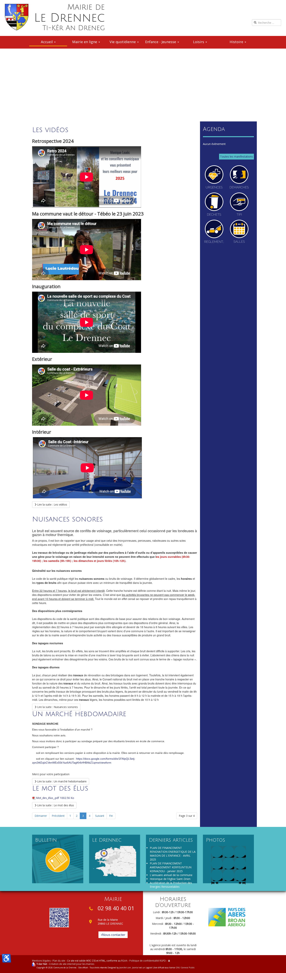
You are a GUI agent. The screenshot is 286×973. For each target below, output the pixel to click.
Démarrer (41, 816)
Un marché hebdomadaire (79, 714)
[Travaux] (214, 231)
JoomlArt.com (125, 967)
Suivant (99, 816)
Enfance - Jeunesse (161, 41)
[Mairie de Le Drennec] (54, 17)
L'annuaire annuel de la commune (171, 875)
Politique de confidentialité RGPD (147, 960)
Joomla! (135, 967)
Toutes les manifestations (236, 156)
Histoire (237, 41)
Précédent (58, 816)
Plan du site (59, 960)
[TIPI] (239, 204)
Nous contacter (113, 934)
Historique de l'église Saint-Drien (170, 879)
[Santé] (214, 177)
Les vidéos (50, 130)
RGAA (124, 960)
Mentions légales (41, 960)
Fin (111, 816)
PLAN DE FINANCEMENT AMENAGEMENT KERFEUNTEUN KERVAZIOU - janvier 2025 (170, 867)
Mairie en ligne (85, 41)
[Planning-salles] (239, 231)
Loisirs (199, 41)
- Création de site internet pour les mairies (65, 964)
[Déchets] (214, 204)
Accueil (47, 41)
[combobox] (266, 22)
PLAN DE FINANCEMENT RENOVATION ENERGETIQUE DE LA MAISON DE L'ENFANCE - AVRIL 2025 (173, 853)
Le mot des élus (60, 788)
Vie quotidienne (123, 41)
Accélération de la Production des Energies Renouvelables (171, 884)
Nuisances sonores (67, 519)
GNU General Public (185, 967)
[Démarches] (239, 177)
